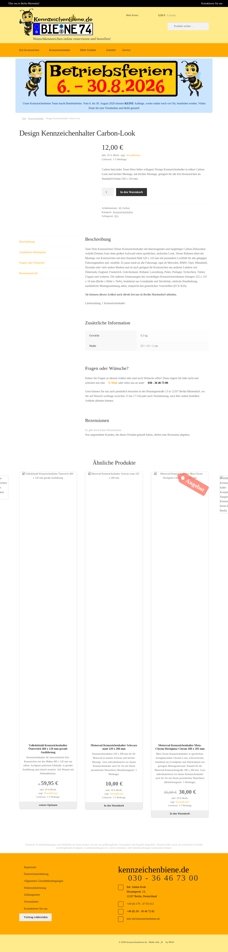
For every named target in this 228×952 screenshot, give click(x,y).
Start (24, 118)
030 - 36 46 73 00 (163, 877)
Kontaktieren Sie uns (211, 3)
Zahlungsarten (32, 894)
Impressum (30, 867)
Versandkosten (133, 155)
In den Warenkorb (131, 192)
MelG (171, 942)
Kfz (116, 216)
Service (126, 50)
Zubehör (111, 50)
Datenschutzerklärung (36, 873)
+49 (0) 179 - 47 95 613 (140, 903)
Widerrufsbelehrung (35, 887)
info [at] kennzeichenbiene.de (143, 918)
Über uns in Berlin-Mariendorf (23, 3)
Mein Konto (132, 15)
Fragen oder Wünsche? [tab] (32, 262)
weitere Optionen (48, 805)
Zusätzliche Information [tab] (32, 252)
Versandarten (31, 901)
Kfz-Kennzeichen (29, 50)
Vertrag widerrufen (36, 917)
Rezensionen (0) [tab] (28, 273)
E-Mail (112, 382)
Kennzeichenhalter (59, 50)
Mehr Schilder (88, 50)
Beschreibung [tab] (27, 241)
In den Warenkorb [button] (114, 805)
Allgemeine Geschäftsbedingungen (43, 880)
